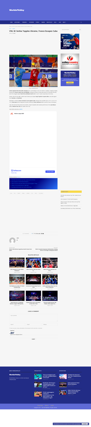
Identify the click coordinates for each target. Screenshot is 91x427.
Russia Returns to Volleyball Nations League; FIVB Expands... (17, 303)
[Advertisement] (58, 10)
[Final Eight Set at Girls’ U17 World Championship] (17, 279)
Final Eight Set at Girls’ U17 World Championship (17, 286)
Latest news (17, 22)
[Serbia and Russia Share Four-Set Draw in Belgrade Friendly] (50, 279)
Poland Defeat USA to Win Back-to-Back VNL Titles (33, 303)
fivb (14, 193)
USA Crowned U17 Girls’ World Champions (20, 181)
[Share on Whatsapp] (40, 233)
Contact (52, 405)
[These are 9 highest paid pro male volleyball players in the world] (38, 376)
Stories (37, 22)
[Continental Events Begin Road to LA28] (33, 279)
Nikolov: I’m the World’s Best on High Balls (20, 185)
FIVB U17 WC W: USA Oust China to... (33, 270)
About (64, 22)
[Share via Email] (43, 233)
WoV (14, 33)
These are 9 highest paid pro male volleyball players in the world (49, 376)
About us (46, 405)
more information (77, 423)
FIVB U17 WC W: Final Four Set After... (50, 270)
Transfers (24, 22)
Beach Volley (49, 22)
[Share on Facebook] (34, 233)
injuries (43, 22)
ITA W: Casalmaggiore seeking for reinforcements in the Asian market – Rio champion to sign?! (48, 395)
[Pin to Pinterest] (36, 233)
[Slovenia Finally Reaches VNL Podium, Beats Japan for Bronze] (50, 296)
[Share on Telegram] (41, 233)
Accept (84, 423)
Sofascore (18, 177)
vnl (32, 193)
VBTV (21, 109)
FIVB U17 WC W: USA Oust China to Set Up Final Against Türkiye (24, 183)
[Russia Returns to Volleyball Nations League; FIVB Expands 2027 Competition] (17, 296)
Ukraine (27, 193)
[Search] (81, 22)
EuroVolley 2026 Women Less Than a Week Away (21, 187)
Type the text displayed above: (16, 334)
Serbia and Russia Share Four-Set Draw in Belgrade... (50, 286)
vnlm (36, 193)
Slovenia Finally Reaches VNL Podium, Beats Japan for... (50, 303)
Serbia (23, 193)
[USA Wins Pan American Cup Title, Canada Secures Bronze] (63, 376)
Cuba (11, 193)
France (19, 193)
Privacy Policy (40, 405)
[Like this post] (32, 233)
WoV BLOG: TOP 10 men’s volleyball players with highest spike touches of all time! (49, 385)
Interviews (31, 22)
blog (55, 22)
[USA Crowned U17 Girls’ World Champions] (17, 263)
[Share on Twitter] (35, 233)
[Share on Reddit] (39, 233)
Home (11, 22)
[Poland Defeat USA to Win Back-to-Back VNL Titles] (33, 296)
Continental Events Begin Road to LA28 (33, 286)
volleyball (41, 193)
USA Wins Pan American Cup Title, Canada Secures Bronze (23, 179)
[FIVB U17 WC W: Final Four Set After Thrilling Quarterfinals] (50, 263)
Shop (60, 22)
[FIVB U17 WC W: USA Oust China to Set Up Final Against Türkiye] (33, 263)
